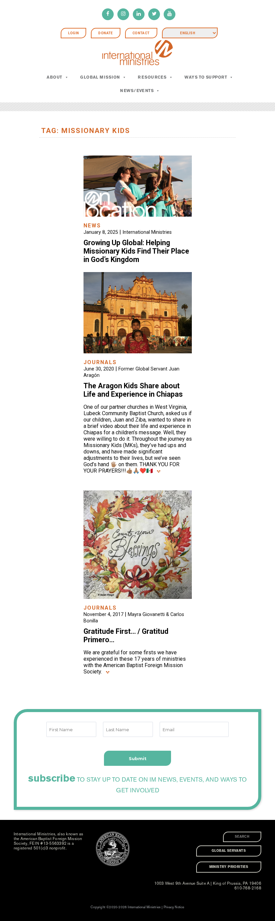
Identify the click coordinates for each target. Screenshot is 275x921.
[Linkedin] (139, 14)
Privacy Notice (174, 907)
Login (73, 33)
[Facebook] (108, 14)
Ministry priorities (229, 867)
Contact (141, 33)
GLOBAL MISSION (100, 77)
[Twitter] (154, 14)
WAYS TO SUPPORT (205, 77)
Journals (100, 362)
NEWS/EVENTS (137, 90)
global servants (229, 851)
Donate (105, 33)
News (92, 225)
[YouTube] (169, 14)
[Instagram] (123, 14)
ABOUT (54, 77)
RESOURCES (152, 77)
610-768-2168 (247, 888)
